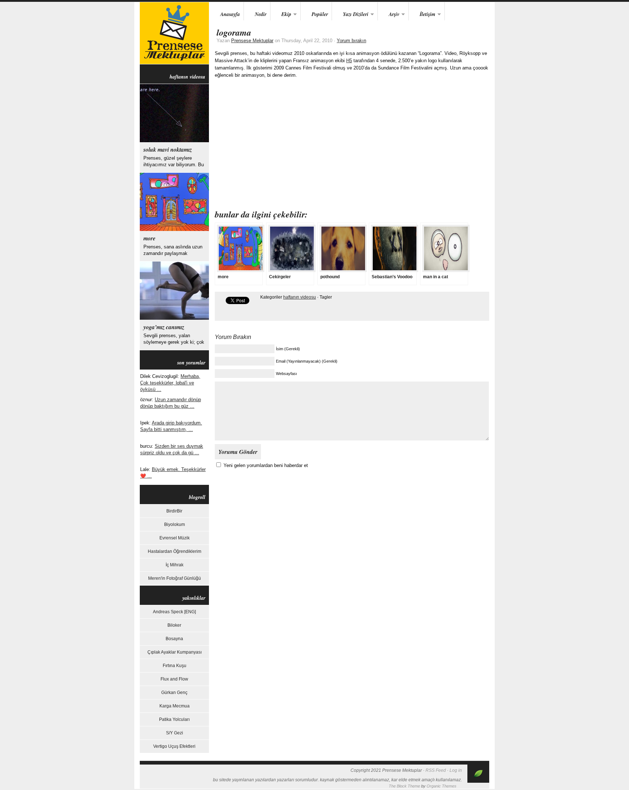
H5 (349, 60)
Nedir (260, 14)
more (149, 238)
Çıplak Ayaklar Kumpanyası (174, 652)
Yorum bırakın (351, 40)
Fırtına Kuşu (174, 665)
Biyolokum (174, 524)
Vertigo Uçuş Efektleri (174, 746)
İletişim (422, 15)
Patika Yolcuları (174, 719)
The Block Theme (404, 786)
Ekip (280, 15)
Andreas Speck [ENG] (174, 611)
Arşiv (388, 15)
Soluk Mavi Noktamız (167, 149)
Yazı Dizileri (350, 15)
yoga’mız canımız (163, 327)
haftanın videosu (299, 297)
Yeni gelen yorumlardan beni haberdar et (265, 465)
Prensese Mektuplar (174, 33)
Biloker (174, 625)
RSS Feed (436, 770)
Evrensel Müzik (174, 537)
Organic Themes (441, 786)
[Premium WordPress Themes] (478, 781)
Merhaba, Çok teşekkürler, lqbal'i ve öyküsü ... (170, 383)
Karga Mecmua (174, 706)
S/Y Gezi (174, 732)
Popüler (320, 14)
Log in (456, 770)
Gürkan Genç (174, 692)
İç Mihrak (174, 564)
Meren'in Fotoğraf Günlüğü (174, 578)
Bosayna (174, 638)
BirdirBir (174, 511)
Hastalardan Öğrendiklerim (174, 551)
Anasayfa (230, 14)
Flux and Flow (174, 679)
